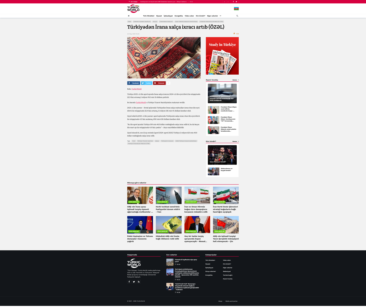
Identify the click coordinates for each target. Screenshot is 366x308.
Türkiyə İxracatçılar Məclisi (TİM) (211, 21)
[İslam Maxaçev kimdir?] (222, 155)
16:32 (178, 279)
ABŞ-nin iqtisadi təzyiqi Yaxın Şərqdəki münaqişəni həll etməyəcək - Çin (226, 238)
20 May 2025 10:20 (133, 34)
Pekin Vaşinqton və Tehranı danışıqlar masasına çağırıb (140, 238)
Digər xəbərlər (227, 267)
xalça (155, 21)
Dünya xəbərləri (134, 202)
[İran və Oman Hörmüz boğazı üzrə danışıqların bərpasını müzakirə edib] (197, 195)
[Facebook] (233, 1)
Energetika (208, 275)
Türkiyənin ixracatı (166, 21)
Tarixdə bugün (227, 275)
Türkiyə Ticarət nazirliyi (142, 21)
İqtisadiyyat (209, 267)
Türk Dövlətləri (210, 260)
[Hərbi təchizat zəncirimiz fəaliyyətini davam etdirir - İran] (169, 195)
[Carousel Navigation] (226, 1)
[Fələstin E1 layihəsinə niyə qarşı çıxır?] (169, 262)
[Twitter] (236, 1)
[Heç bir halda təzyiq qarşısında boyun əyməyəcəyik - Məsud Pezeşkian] (197, 224)
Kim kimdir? (227, 264)
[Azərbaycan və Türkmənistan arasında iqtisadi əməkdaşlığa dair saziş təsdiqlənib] (222, 93)
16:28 (178, 292)
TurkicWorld (137, 89)
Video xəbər (227, 260)
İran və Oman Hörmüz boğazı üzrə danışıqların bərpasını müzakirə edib (195, 209)
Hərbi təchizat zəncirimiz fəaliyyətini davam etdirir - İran (168, 209)
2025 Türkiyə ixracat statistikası (186, 21)
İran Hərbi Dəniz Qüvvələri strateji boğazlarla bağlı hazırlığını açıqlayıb (225, 209)
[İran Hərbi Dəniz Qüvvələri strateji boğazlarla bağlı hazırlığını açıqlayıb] (226, 195)
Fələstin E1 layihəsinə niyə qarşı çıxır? (151, 1)
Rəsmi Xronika (227, 279)
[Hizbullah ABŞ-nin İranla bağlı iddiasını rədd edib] (169, 224)
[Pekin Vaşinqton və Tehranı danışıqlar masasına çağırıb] (140, 224)
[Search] (237, 15)
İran (129, 21)
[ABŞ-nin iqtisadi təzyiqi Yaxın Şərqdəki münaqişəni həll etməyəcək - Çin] (226, 224)
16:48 (178, 264)
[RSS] (139, 281)
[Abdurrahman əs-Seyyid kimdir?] (213, 171)
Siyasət (207, 264)
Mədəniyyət (227, 271)
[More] (220, 16)
